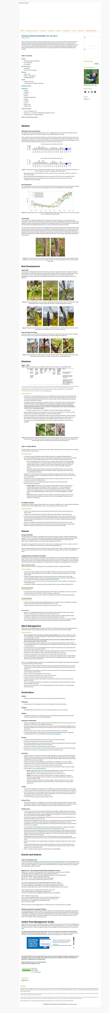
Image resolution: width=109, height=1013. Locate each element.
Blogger (75, 1004)
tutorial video (64, 927)
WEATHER (51, 30)
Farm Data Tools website (58, 861)
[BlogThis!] (33, 970)
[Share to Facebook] (35, 970)
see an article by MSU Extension (53, 733)
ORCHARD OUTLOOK (32, 30)
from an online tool (58, 924)
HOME (22, 30)
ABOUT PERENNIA (91, 30)
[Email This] (31, 970)
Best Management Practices (52, 577)
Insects (23, 79)
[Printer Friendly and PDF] (26, 970)
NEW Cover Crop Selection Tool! (41, 861)
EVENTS (58, 30)
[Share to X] (34, 970)
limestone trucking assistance (38, 796)
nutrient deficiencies (41, 768)
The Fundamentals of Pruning (44, 749)
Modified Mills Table (48, 390)
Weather (24, 58)
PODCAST (43, 30)
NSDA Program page (41, 916)
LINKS (74, 30)
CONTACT (80, 30)
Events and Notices (26, 108)
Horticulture (25, 88)
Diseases (24, 72)
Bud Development (26, 66)
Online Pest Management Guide (30, 117)
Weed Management (26, 85)
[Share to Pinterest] (37, 970)
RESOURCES (66, 30)
